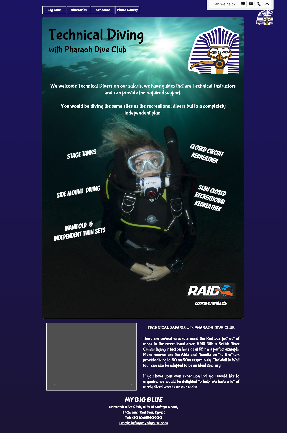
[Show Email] (251, 4)
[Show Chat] (243, 4)
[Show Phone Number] (259, 4)
